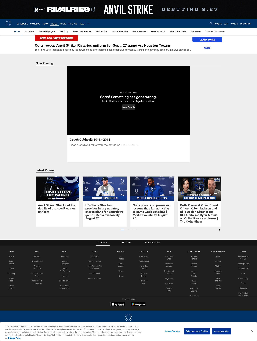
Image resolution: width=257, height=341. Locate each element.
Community (243, 278)
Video (64, 251)
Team (11, 251)
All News (37, 256)
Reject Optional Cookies (197, 331)
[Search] (211, 23)
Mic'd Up (64, 276)
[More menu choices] (89, 23)
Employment (144, 261)
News (37, 251)
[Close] (207, 47)
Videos (218, 261)
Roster (11, 256)
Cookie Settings (172, 331)
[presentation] (220, 230)
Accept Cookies (221, 331)
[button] (128, 107)
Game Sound (94, 273)
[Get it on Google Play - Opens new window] (138, 305)
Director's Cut (64, 281)
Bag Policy (169, 278)
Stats (12, 269)
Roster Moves (37, 261)
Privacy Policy (14, 338)
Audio (94, 251)
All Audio (94, 256)
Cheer (121, 276)
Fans (243, 273)
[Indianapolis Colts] (128, 318)
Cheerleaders (243, 269)
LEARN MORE (207, 39)
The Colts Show (94, 261)
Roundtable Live (94, 278)
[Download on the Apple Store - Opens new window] (117, 304)
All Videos (65, 256)
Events (243, 283)
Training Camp (243, 264)
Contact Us (143, 256)
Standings (11, 273)
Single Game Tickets (194, 273)
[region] (128, 331)
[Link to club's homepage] (8, 23)
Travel (121, 271)
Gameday (169, 283)
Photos (120, 251)
